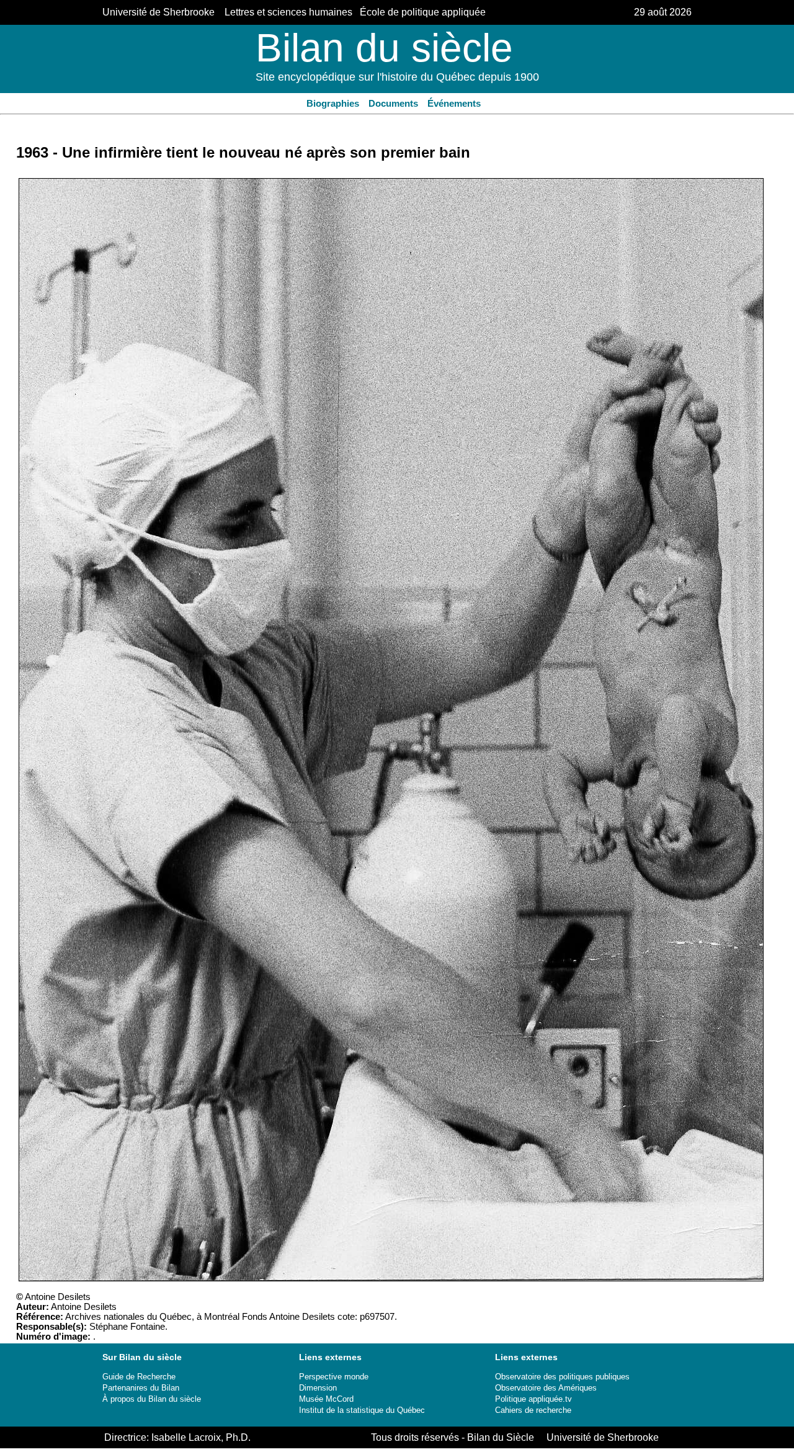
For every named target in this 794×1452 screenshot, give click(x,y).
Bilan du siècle (384, 47)
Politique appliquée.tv (533, 1399)
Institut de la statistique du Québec (362, 1410)
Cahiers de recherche (533, 1410)
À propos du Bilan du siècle (151, 1399)
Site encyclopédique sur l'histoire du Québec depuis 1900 (397, 77)
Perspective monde (333, 1376)
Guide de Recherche (139, 1376)
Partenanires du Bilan (140, 1387)
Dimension (318, 1387)
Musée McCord (326, 1399)
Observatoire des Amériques (546, 1387)
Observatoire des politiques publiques (562, 1376)
